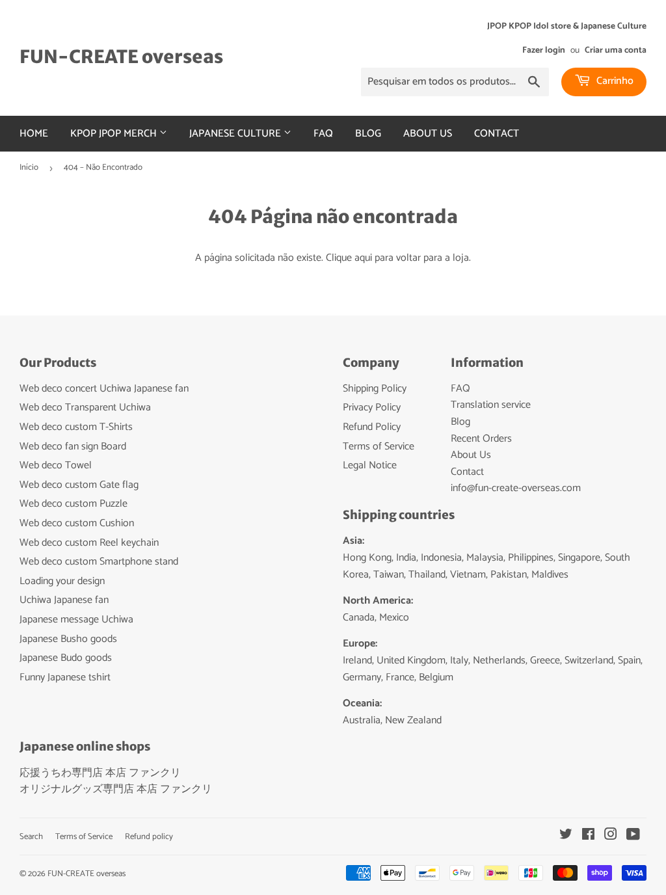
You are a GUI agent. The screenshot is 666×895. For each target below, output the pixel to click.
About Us (427, 133)
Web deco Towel (56, 465)
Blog (368, 133)
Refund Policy (372, 427)
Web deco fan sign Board (73, 446)
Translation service (491, 405)
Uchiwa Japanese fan (64, 600)
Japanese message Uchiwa (76, 619)
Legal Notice (370, 465)
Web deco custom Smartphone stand (99, 561)
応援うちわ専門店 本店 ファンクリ (100, 773)
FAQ (323, 133)
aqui (363, 258)
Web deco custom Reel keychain (89, 543)
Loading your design (62, 581)
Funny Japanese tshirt (65, 677)
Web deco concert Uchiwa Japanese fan (104, 388)
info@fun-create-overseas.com (516, 488)
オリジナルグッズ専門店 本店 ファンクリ (116, 789)
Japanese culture (236, 133)
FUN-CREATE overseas (121, 57)
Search (31, 837)
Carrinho (613, 81)
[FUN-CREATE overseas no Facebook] (588, 836)
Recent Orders (481, 439)
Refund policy (149, 837)
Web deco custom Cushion (77, 523)
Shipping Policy (374, 388)
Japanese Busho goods (68, 639)
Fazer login (543, 50)
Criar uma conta (615, 50)
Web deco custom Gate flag (79, 485)
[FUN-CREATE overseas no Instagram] (610, 836)
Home (34, 133)
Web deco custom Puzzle (73, 504)
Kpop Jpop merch (114, 133)
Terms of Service (378, 446)
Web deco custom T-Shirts (76, 427)
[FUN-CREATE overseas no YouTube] (633, 836)
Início (29, 167)
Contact (496, 133)
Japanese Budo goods (66, 658)
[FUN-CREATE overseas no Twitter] (565, 836)
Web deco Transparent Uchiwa (85, 407)
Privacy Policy (372, 407)
